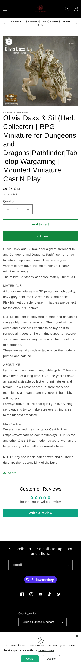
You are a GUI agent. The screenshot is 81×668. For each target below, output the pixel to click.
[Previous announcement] (4, 23)
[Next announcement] (76, 23)
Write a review (40, 513)
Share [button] (12, 473)
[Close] (77, 636)
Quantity (8, 201)
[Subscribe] (67, 565)
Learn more (46, 650)
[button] (5, 8)
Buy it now (40, 236)
